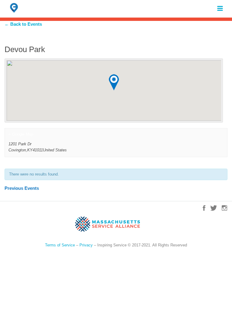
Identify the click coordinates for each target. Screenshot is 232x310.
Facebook (204, 208)
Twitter (213, 208)
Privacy (86, 245)
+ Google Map (20, 134)
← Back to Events (23, 24)
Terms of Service (60, 245)
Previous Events (22, 188)
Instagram (224, 208)
